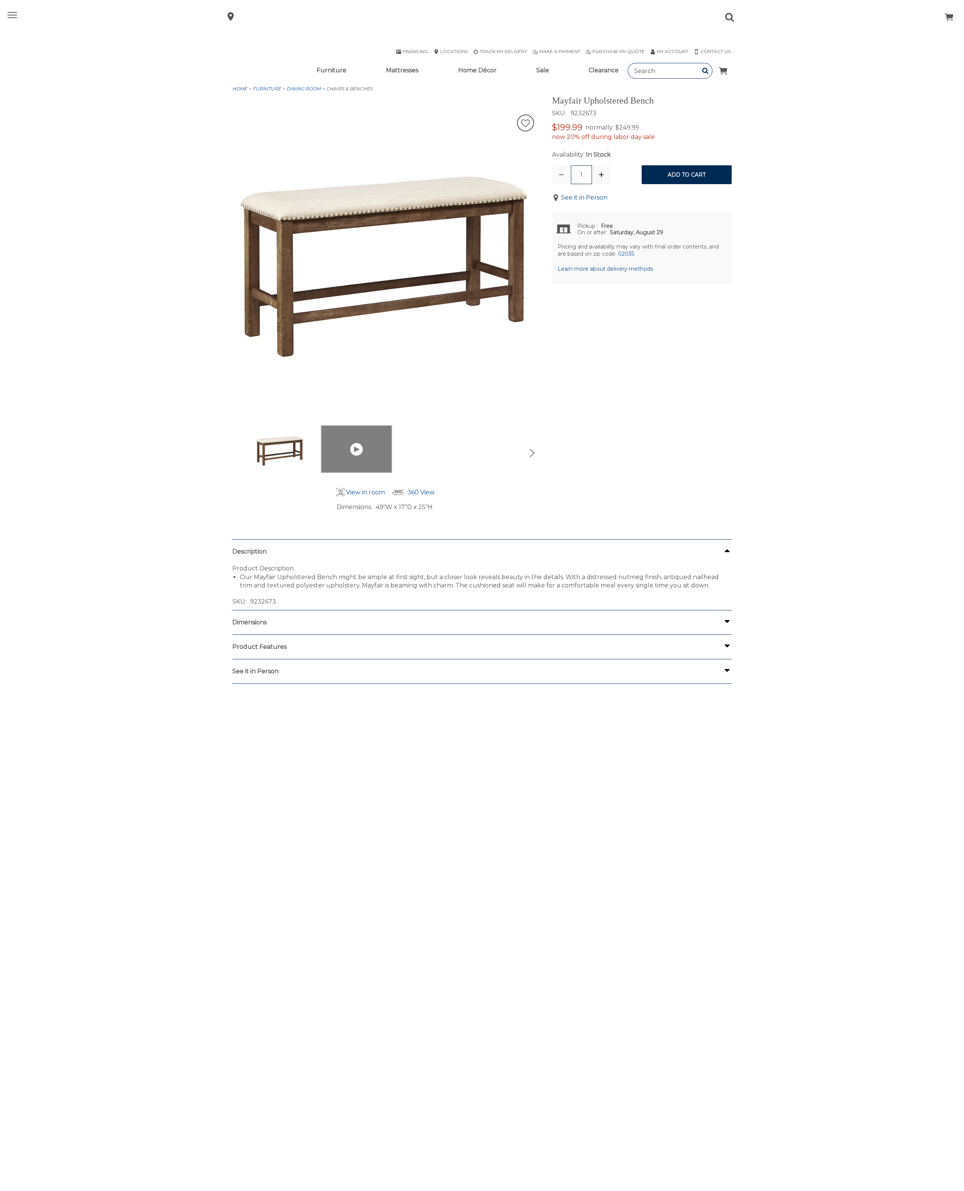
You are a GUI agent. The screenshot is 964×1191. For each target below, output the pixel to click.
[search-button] (705, 71)
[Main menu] (13, 16)
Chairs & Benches (349, 88)
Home (239, 88)
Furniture (331, 70)
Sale (542, 70)
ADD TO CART (687, 174)
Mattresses (402, 70)
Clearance (604, 70)
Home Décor (477, 70)
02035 (626, 253)
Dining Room (303, 88)
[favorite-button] (525, 123)
